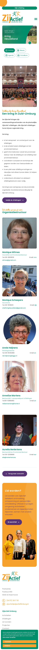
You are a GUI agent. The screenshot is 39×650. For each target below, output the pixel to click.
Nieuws (22, 50)
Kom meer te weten (9, 637)
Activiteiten (6, 615)
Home (6, 31)
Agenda (11, 55)
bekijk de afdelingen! (13, 200)
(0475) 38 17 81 (12, 600)
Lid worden (6, 622)
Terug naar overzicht (16, 474)
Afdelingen (6, 619)
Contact (5, 628)
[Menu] (35, 18)
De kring (10, 50)
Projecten (6, 625)
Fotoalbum (24, 55)
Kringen (11, 31)
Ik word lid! (12, 522)
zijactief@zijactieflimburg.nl (17, 604)
